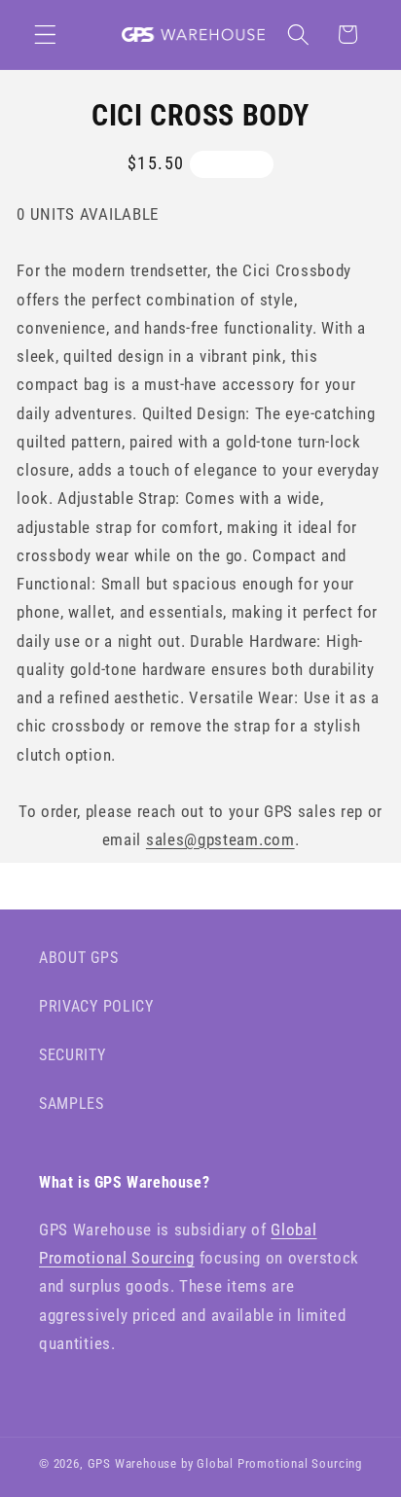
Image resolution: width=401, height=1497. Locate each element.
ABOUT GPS (78, 957)
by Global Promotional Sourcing (271, 1463)
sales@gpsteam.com (220, 839)
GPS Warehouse (132, 1463)
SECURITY (72, 1055)
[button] (45, 34)
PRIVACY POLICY (96, 1006)
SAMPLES (71, 1103)
